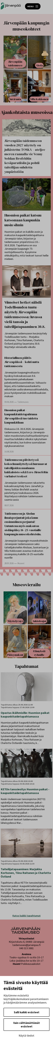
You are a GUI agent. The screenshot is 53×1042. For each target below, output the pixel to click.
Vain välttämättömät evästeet (26, 1024)
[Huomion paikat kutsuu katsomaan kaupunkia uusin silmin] (26, 194)
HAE (47, 6)
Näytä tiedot (26, 1035)
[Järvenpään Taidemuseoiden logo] (11, 6)
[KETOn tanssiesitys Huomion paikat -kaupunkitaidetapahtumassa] (26, 763)
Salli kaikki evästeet (26, 1012)
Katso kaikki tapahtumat (27, 915)
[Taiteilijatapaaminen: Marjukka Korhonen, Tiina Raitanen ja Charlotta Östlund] (26, 843)
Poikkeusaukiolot (30, 964)
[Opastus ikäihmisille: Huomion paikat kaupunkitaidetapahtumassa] (26, 686)
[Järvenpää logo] (25, 932)
